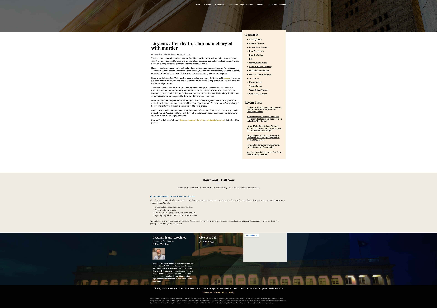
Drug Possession (256, 51)
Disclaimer (207, 292)
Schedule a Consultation (277, 5)
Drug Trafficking (256, 55)
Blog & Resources (246, 5)
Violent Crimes (169, 54)
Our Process (233, 5)
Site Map (217, 292)
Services (207, 5)
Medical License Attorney (260, 74)
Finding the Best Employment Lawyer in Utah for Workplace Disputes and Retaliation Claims (264, 109)
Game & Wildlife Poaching (260, 67)
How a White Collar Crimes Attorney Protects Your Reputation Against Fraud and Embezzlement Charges (264, 128)
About (197, 5)
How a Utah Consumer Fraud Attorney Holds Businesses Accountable (263, 146)
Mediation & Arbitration (259, 70)
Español (260, 5)
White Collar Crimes (258, 94)
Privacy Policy (228, 292)
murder (227, 78)
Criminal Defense (256, 43)
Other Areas (219, 5)
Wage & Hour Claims (258, 90)
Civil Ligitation (255, 39)
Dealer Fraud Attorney (259, 47)
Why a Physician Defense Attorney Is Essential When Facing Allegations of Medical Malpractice (263, 137)
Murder (187, 54)
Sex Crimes (254, 78)
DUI (250, 59)
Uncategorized (255, 82)
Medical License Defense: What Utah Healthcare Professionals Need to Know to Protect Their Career (264, 119)
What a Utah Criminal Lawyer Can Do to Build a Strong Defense (264, 153)
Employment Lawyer (258, 63)
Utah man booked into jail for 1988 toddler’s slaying (201, 120)
